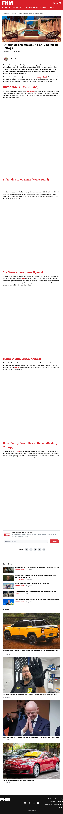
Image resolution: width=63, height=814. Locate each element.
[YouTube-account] (38, 803)
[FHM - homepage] (7, 3)
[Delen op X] (30, 549)
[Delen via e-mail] (43, 549)
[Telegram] (35, 549)
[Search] (54, 3)
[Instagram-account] (34, 803)
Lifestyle (17, 51)
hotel (45, 77)
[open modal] (60, 3)
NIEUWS (35, 7)
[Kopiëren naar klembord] (39, 549)
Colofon (60, 801)
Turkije (17, 451)
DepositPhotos (58, 804)
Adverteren (48, 804)
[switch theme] (57, 3)
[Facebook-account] (29, 803)
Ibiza (23, 278)
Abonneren (54, 541)
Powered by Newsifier (31, 810)
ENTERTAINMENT (18, 7)
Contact (50, 799)
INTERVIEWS (44, 7)
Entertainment (19, 569)
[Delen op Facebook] (26, 549)
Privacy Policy (59, 799)
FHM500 (51, 7)
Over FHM (53, 801)
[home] (2, 7)
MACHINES (29, 7)
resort (39, 77)
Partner (60, 807)
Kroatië (16, 367)
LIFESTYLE (8, 7)
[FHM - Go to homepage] (5, 799)
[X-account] (25, 803)
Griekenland (31, 91)
